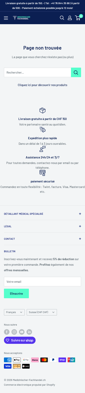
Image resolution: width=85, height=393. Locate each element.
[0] (77, 17)
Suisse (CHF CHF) (38, 312)
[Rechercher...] (76, 72)
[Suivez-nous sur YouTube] (22, 332)
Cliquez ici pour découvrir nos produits (42, 85)
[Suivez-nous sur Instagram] (14, 332)
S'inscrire (16, 293)
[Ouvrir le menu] (6, 18)
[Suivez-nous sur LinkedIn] (29, 332)
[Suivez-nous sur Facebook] (6, 332)
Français (11, 312)
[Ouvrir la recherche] (62, 18)
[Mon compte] (70, 18)
